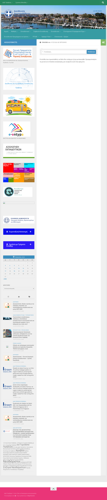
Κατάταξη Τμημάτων (18, 458)
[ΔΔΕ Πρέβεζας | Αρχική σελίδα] (21, 13)
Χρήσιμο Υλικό (46, 36)
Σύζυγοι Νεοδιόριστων (14, 467)
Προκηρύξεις (17, 330)
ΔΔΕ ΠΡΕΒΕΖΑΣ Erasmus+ (19, 366)
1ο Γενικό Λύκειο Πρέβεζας (9, 443)
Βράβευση (13, 451)
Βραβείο (20, 450)
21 (23, 271)
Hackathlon (23, 447)
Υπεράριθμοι (20, 469)
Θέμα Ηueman (31, 495)
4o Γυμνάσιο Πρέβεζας (10, 445)
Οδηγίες (5, 464)
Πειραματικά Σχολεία (14, 465)
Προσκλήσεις (25, 330)
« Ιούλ (5, 279)
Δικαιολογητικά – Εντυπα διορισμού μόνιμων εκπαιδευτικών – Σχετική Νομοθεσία (23, 358)
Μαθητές (13, 31)
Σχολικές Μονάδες (21, 2)
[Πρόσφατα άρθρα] (8, 297)
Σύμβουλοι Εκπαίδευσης (40, 31)
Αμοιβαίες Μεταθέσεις (24, 449)
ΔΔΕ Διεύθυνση (17, 428)
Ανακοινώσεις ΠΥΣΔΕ (19, 315)
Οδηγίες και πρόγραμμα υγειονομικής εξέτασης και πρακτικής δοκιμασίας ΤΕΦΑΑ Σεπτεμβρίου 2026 (23, 347)
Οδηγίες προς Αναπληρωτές (15, 464)
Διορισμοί (15, 302)
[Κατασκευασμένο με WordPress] (15, 495)
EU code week (16, 447)
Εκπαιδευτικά (55, 31)
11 (10, 268)
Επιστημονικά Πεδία (26, 456)
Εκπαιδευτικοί (25, 31)
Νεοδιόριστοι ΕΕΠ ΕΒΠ (26, 462)
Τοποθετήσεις (29, 315)
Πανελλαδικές (17, 343)
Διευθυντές (12, 452)
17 (5, 271)
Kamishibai (13, 449)
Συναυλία (29, 465)
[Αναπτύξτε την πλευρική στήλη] (103, 42)
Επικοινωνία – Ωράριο (61, 36)
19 (14, 271)
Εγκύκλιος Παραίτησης (15, 456)
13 (19, 268)
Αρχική (6, 31)
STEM (17, 449)
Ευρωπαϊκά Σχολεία (8, 458)
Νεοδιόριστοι (11, 461)
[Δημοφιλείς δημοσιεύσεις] (19, 297)
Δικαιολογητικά (19, 452)
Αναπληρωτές (6, 451)
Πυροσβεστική (23, 465)
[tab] (18, 232)
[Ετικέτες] (29, 297)
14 (23, 268)
